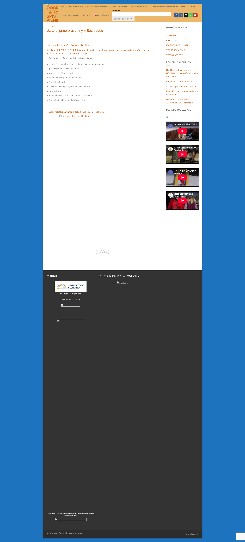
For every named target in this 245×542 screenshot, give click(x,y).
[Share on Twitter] (102, 252)
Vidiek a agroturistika (98, 7)
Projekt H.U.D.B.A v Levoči (179, 81)
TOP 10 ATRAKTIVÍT (71, 15)
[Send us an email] (186, 15)
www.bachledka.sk (74, 112)
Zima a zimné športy (140, 7)
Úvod (63, 7)
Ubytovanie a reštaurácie (165, 7)
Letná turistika (119, 7)
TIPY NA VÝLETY (174, 55)
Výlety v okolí (188, 7)
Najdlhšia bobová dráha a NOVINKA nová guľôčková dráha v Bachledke (182, 73)
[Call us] (190, 15)
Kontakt (87, 15)
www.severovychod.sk (70, 293)
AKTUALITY (171, 35)
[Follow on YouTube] (195, 15)
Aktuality (51, 27)
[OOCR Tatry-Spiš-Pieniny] (52, 13)
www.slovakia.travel (70, 299)
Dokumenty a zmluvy (75, 533)
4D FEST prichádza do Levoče (181, 86)
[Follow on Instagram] (181, 15)
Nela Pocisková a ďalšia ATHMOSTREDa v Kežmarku (179, 101)
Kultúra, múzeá (76, 7)
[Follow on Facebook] (176, 15)
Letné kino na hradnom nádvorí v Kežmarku (182, 93)
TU (103, 112)
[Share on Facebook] (98, 252)
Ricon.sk (194, 534)
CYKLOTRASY (173, 40)
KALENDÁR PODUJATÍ (177, 45)
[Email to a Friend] (107, 252)
